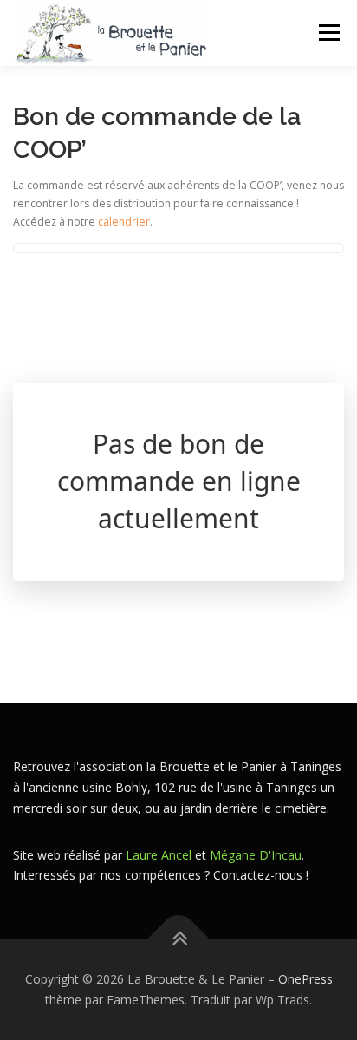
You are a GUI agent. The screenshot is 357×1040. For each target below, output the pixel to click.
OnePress (305, 979)
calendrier (124, 221)
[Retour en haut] (179, 938)
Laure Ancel (158, 855)
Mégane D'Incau (256, 855)
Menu (328, 32)
